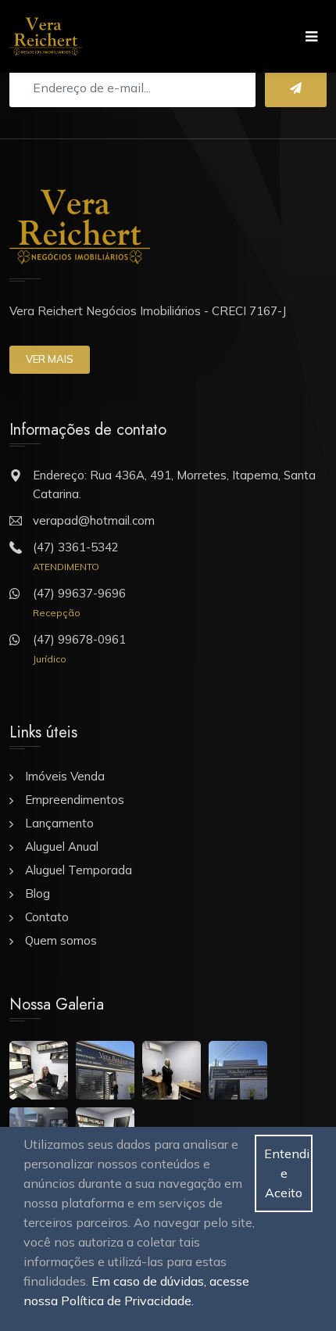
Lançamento (59, 823)
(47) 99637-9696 (79, 593)
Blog (37, 893)
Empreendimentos (74, 799)
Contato (47, 916)
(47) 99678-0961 (79, 639)
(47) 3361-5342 (76, 547)
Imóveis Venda (65, 776)
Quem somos (61, 940)
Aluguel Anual (61, 846)
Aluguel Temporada (78, 870)
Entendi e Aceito (286, 1173)
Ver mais (49, 359)
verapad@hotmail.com (94, 520)
